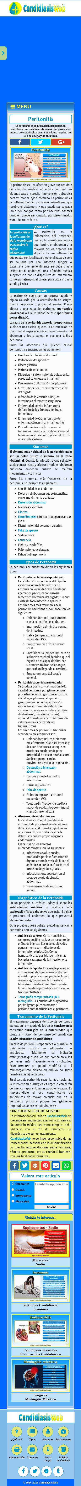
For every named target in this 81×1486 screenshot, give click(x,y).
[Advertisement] (40, 59)
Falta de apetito (28, 530)
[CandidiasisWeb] (44, 15)
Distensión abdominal (32, 502)
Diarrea (22, 512)
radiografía (25, 1001)
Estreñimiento (27, 517)
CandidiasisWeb (57, 1116)
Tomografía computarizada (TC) (38, 997)
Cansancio (24, 540)
